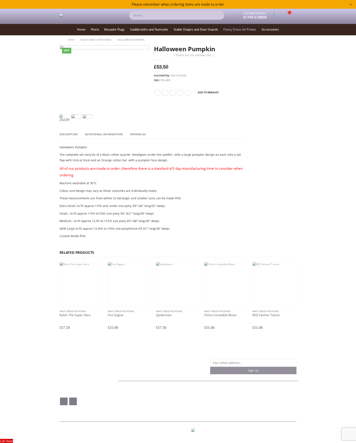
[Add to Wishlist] (101, 312)
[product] (81, 284)
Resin (95, 29)
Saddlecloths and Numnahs (149, 29)
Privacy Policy (204, 399)
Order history (167, 395)
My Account (128, 403)
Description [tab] (69, 134)
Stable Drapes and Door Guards (195, 29)
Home (81, 29)
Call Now (6, 441)
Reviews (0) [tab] (138, 134)
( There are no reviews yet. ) (193, 55)
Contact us (127, 399)
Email (188, 92)
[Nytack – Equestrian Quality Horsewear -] (90, 15)
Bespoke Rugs (114, 29)
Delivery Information (209, 403)
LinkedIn (172, 92)
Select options (96, 268)
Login (161, 403)
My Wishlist (165, 399)
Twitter (165, 92)
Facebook (157, 92)
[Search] (217, 15)
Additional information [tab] (104, 134)
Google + (180, 92)
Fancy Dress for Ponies (239, 29)
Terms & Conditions (209, 395)
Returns (253, 395)
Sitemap (253, 399)
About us (126, 395)
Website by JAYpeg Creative (280, 430)
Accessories (270, 29)
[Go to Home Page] (61, 40)
